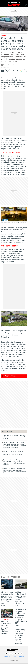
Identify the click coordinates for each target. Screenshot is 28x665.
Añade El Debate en (15, 70)
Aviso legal (21, 656)
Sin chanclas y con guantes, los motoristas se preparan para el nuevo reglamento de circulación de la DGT (21, 616)
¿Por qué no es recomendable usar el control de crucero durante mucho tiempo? (14, 437)
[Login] (26, 5)
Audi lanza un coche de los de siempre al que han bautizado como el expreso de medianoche (21, 597)
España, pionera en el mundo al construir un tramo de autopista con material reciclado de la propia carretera (14, 454)
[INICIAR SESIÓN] (26, 5)
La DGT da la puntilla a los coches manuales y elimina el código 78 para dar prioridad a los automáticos (14, 470)
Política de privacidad (9, 658)
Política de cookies (19, 658)
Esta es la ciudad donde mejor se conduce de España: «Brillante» (6, 626)
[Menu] (1, 2)
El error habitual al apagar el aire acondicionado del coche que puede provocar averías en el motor (7, 597)
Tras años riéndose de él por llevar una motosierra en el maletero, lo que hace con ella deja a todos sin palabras (14, 462)
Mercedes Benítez (9, 65)
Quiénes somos (7, 656)
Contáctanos (14, 656)
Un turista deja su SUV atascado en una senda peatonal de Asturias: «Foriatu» (20, 635)
